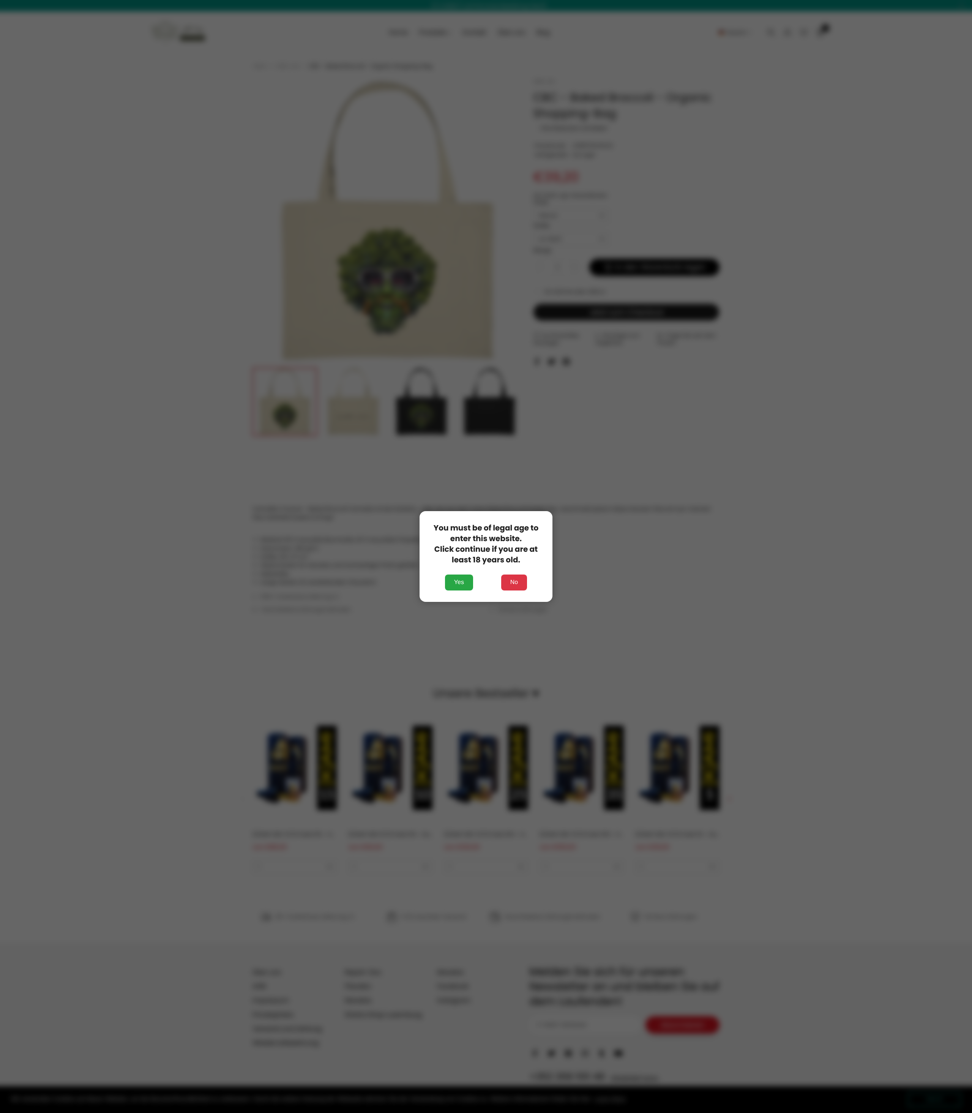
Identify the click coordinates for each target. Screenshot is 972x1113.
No (514, 582)
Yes (459, 582)
